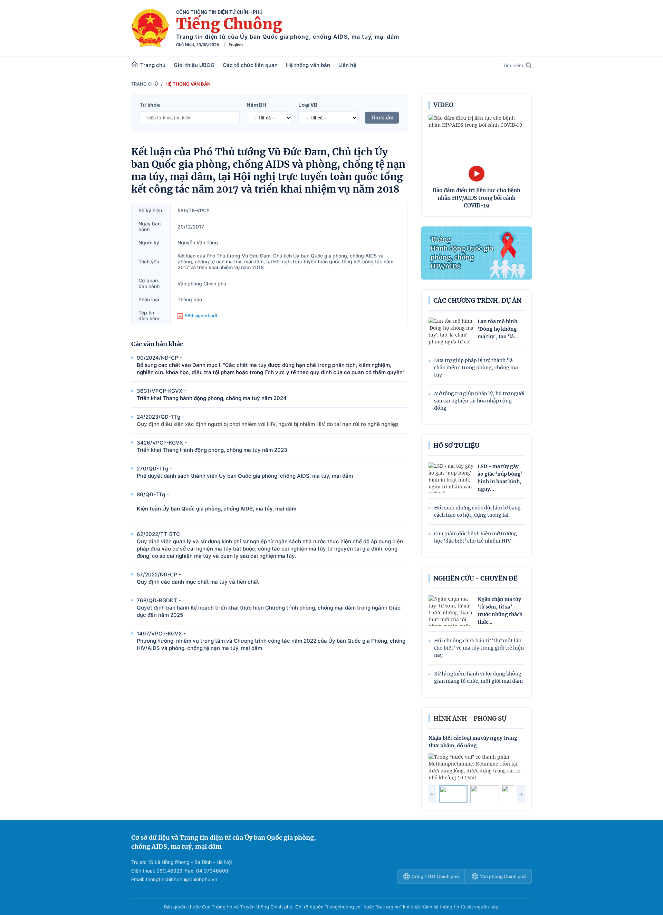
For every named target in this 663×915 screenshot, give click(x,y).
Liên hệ (347, 65)
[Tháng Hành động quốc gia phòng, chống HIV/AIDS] (476, 253)
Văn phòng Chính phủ (503, 876)
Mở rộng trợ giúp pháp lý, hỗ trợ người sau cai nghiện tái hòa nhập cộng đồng (479, 400)
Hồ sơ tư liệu (456, 445)
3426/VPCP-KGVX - (212, 446)
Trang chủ (152, 65)
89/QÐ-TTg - (216, 501)
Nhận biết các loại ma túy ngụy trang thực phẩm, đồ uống (473, 742)
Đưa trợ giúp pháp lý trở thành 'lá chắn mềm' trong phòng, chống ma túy (476, 367)
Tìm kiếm (513, 65)
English (236, 44)
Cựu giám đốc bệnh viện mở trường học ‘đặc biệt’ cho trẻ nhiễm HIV (475, 537)
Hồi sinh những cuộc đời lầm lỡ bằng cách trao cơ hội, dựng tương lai (477, 511)
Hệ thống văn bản (308, 65)
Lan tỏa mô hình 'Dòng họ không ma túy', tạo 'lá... (498, 329)
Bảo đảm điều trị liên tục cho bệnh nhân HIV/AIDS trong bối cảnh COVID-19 (476, 198)
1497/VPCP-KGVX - (271, 640)
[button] (432, 794)
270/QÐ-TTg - (245, 472)
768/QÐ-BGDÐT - (269, 607)
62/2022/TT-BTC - (270, 545)
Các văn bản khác (157, 344)
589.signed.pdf (201, 315)
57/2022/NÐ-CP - (198, 578)
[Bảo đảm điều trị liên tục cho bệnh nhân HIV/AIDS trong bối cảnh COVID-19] (477, 145)
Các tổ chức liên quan (250, 65)
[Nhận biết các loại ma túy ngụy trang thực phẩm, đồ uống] (477, 767)
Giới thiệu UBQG (194, 65)
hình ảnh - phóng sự (469, 718)
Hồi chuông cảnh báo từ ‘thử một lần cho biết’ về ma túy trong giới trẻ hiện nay (479, 647)
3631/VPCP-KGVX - (212, 394)
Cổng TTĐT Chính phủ (435, 876)
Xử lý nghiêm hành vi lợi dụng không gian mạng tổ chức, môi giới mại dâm (478, 677)
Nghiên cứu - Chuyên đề (475, 578)
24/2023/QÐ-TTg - (267, 420)
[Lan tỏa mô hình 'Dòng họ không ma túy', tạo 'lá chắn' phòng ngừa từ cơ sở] (451, 331)
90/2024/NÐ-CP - (271, 365)
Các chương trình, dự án (477, 300)
